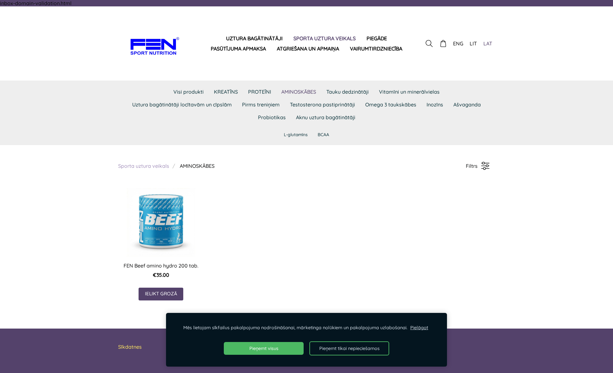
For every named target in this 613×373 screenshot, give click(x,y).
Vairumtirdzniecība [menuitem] (376, 48)
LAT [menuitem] (487, 43)
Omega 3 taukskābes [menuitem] (390, 104)
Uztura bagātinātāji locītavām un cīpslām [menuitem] (182, 104)
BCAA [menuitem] (323, 134)
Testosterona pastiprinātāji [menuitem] (322, 104)
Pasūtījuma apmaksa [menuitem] (238, 48)
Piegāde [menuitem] (377, 38)
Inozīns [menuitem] (435, 104)
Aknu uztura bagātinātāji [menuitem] (325, 117)
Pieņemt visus (263, 348)
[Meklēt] (429, 43)
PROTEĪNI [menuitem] (259, 92)
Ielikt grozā (161, 294)
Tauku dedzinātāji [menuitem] (347, 92)
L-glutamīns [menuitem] (295, 134)
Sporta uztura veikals (143, 166)
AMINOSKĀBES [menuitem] (298, 92)
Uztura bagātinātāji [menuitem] (254, 38)
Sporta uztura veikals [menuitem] (324, 38)
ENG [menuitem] (458, 43)
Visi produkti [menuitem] (188, 92)
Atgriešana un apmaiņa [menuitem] (308, 48)
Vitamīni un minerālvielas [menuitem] (409, 92)
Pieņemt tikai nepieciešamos (349, 348)
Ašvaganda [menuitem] (467, 104)
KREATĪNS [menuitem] (226, 92)
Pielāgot (419, 327)
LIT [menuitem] (473, 43)
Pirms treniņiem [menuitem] (261, 104)
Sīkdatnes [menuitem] (130, 347)
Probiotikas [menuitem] (272, 117)
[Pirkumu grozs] (443, 43)
